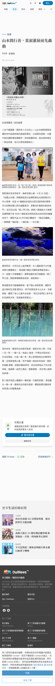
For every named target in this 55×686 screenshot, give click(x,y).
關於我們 (5, 594)
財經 (6, 9)
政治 (23, 9)
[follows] (30, 3)
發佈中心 (31, 599)
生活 (14, 9)
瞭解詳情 (27, 441)
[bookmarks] (35, 3)
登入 (48, 3)
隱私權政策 (38, 664)
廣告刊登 (31, 594)
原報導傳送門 (44, 457)
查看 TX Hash (8, 456)
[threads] (8, 610)
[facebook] (4, 610)
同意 (27, 673)
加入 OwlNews (8, 599)
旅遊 (32, 9)
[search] (51, 9)
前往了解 (27, 680)
